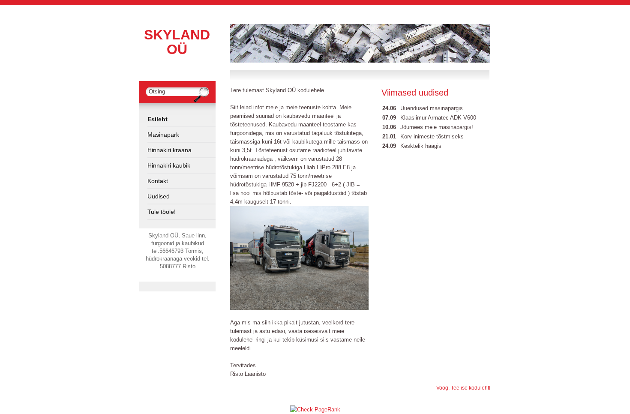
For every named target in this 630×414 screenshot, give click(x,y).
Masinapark (163, 134)
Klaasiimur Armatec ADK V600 (438, 117)
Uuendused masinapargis (431, 108)
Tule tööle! (161, 211)
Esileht (157, 119)
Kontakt (157, 180)
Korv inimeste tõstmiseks (432, 136)
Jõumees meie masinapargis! (436, 127)
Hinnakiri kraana (169, 150)
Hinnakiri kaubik (168, 165)
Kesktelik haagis (420, 146)
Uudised (158, 196)
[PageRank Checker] (315, 409)
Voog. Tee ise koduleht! (463, 388)
